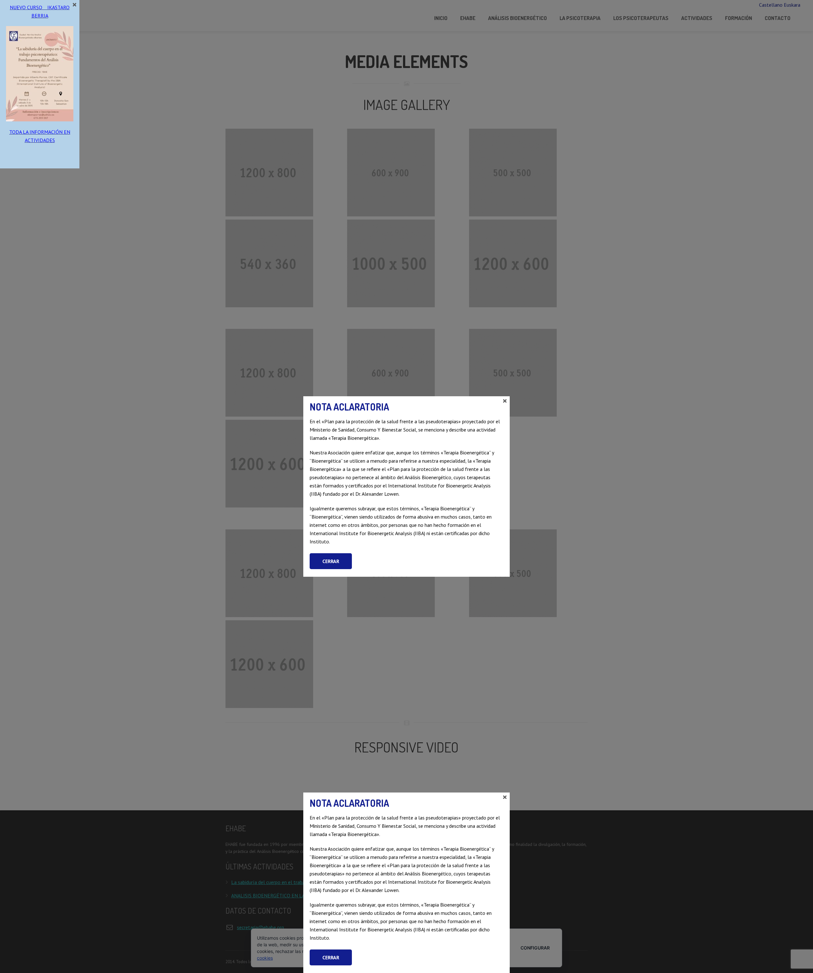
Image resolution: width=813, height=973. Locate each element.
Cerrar (330, 957)
